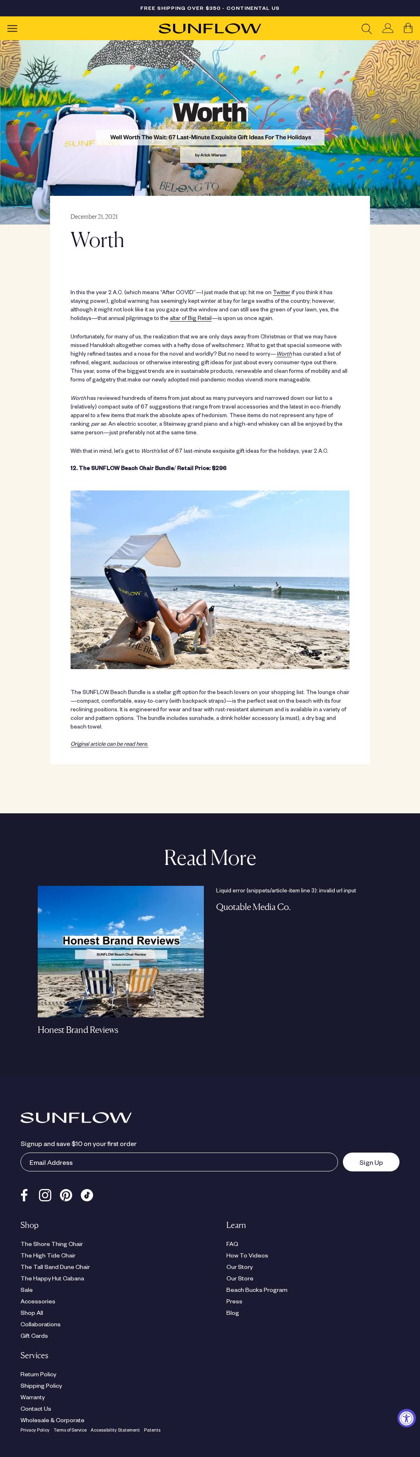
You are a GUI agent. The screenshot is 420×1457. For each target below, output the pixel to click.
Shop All (32, 1312)
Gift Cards (34, 1335)
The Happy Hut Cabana (52, 1278)
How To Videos (247, 1255)
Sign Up (363, 1162)
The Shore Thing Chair (52, 1243)
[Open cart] (408, 28)
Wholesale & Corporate (52, 1419)
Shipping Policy (41, 1385)
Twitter (281, 291)
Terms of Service (70, 1429)
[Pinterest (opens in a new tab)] (66, 1193)
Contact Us (36, 1408)
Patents (152, 1429)
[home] (210, 28)
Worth (284, 353)
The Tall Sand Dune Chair (55, 1266)
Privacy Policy (35, 1429)
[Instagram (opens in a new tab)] (45, 1193)
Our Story (239, 1266)
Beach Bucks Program (257, 1289)
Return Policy (38, 1374)
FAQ (232, 1243)
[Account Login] (387, 28)
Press (234, 1301)
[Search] (366, 28)
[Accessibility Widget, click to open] (406, 1418)
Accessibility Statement (115, 1429)
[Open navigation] (12, 28)
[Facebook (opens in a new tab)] (24, 1193)
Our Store (239, 1278)
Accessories (38, 1301)
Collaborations (41, 1324)
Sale (27, 1289)
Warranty (33, 1396)
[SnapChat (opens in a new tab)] (87, 1193)
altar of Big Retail (191, 317)
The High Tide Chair (48, 1255)
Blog (232, 1312)
